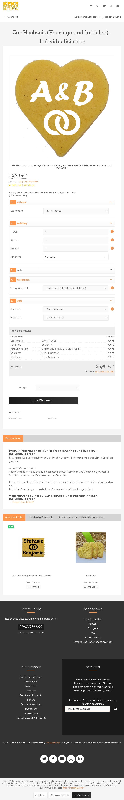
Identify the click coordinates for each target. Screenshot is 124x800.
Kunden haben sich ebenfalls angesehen (81, 517)
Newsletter (31, 686)
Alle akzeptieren (60, 795)
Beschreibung (13, 438)
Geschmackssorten (31, 704)
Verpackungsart (19, 288)
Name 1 (14, 232)
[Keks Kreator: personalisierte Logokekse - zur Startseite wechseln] (11, 6)
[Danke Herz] (91, 547)
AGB (93, 633)
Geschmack (16, 211)
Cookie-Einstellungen (31, 677)
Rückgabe (93, 628)
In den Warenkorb (41, 400)
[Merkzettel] (104, 6)
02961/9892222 (31, 627)
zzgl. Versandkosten (28, 182)
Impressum (31, 709)
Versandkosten (53, 743)
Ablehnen (40, 795)
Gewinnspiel (31, 682)
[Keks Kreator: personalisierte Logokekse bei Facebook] (53, 760)
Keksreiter (15, 309)
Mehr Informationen (74, 788)
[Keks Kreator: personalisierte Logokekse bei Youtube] (62, 760)
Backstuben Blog (93, 619)
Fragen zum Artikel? (23, 502)
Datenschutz (31, 713)
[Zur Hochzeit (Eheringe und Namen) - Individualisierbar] (33, 547)
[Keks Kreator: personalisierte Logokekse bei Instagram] (71, 760)
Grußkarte (15, 318)
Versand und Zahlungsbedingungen (93, 642)
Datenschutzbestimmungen (98, 700)
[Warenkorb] (118, 6)
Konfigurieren (81, 795)
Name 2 (14, 248)
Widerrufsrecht (93, 637)
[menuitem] (91, 6)
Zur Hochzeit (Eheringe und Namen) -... (33, 576)
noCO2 (31, 700)
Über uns (31, 691)
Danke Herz (91, 576)
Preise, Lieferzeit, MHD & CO (31, 718)
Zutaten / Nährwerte (31, 695)
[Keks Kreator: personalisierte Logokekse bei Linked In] (80, 760)
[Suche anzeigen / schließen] (98, 6)
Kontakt (93, 624)
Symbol (14, 240)
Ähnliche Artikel (14, 517)
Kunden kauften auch (41, 517)
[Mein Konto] (111, 6)
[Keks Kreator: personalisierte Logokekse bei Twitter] (44, 760)
